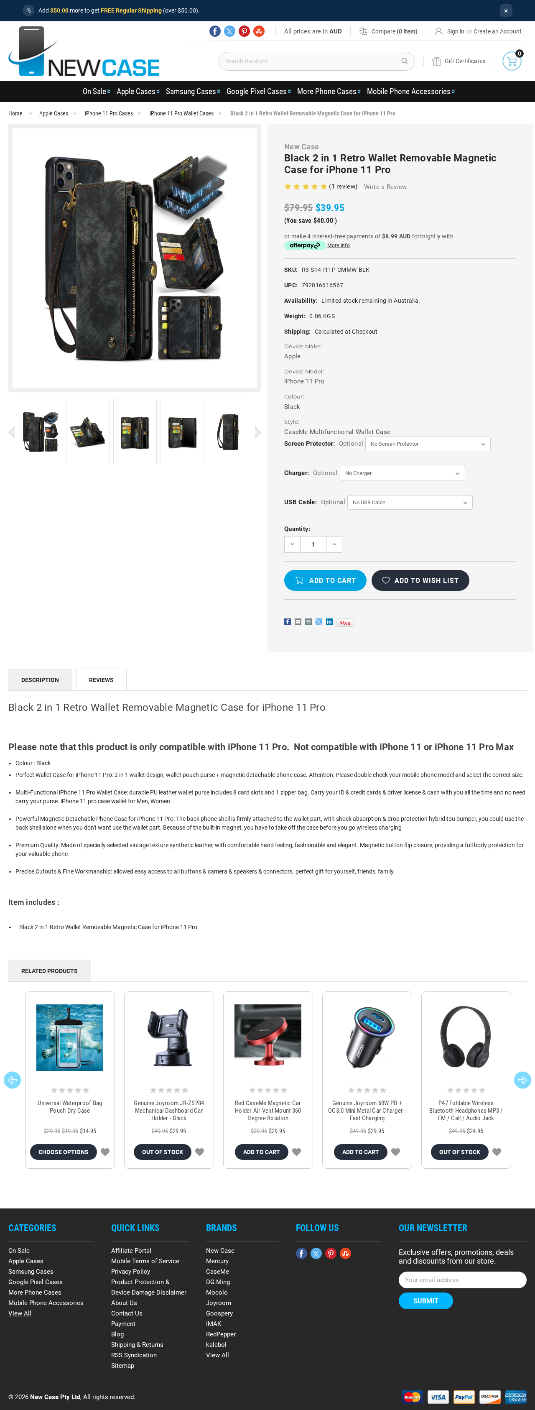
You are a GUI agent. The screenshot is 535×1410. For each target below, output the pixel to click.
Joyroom (218, 1303)
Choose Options (63, 1152)
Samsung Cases (191, 91)
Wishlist (105, 1152)
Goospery (219, 1313)
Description (40, 680)
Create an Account (498, 31)
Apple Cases (136, 91)
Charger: (310, 473)
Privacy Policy (130, 1271)
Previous (11, 432)
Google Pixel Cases (257, 91)
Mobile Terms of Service (145, 1261)
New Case (220, 1250)
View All (19, 1313)
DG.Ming (218, 1282)
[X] (229, 31)
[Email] (298, 621)
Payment (123, 1324)
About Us (124, 1303)
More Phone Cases (327, 91)
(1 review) (344, 186)
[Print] (308, 621)
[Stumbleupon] (259, 31)
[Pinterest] (244, 31)
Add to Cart (261, 1152)
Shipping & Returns (137, 1345)
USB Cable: (314, 502)
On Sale (94, 91)
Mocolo (217, 1292)
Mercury (217, 1261)
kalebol (216, 1345)
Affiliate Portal (131, 1250)
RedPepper (221, 1334)
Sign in (455, 31)
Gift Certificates (465, 61)
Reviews (101, 680)
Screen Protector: (323, 443)
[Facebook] (215, 31)
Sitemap (122, 1365)
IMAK (213, 1324)
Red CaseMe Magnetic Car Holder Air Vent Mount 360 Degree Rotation (268, 1110)
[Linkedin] (329, 621)
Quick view (70, 1038)
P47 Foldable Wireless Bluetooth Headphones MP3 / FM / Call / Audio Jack (466, 1110)
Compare (395, 31)
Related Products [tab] (49, 971)
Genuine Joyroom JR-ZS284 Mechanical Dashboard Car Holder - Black (169, 1110)
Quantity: (297, 529)
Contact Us (127, 1313)
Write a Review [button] (385, 187)
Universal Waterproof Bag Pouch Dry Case (70, 1106)
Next (258, 432)
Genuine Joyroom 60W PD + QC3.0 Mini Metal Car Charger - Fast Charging (367, 1110)
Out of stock (162, 1152)
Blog (117, 1334)
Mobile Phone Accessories (409, 91)
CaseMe (217, 1271)
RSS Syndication (134, 1355)
